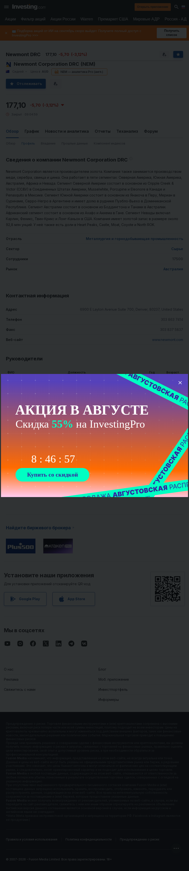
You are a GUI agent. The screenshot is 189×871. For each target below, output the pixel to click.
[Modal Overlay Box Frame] (94, 435)
